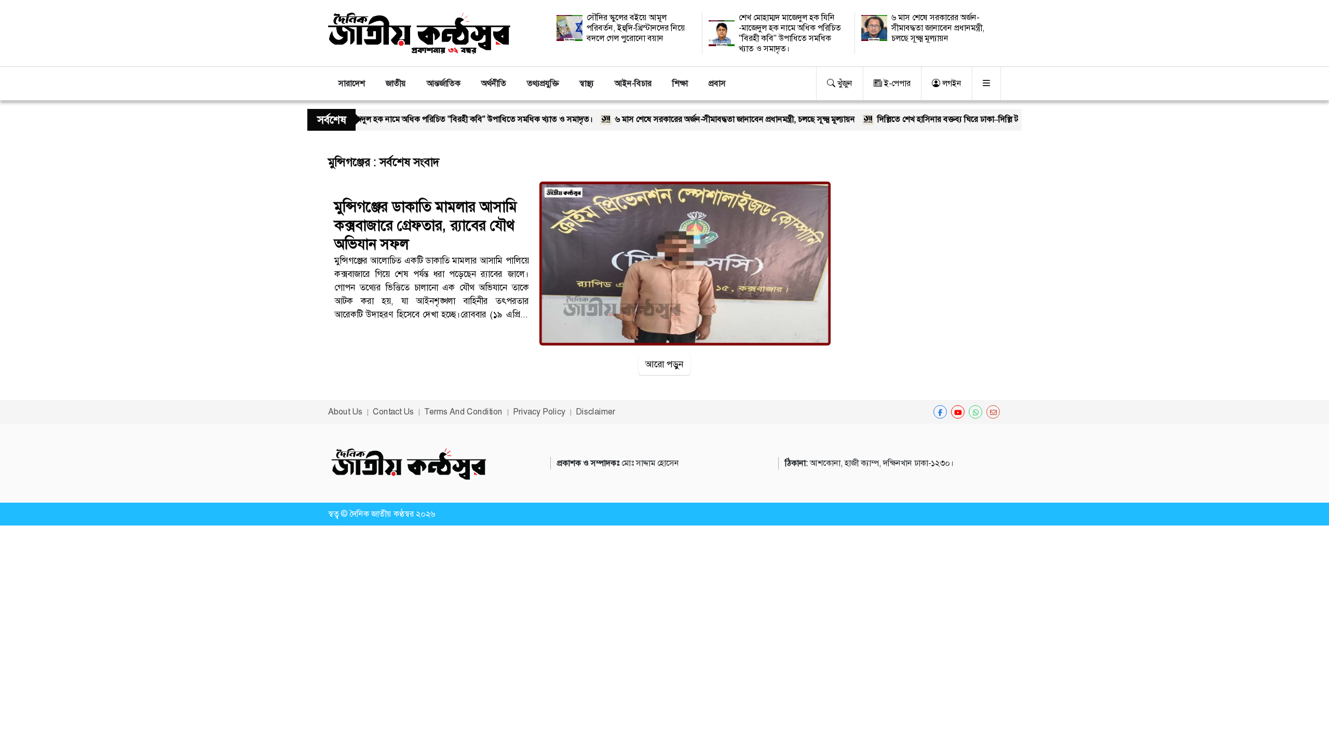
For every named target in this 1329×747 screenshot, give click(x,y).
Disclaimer (595, 411)
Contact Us (393, 411)
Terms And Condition (463, 411)
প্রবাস (717, 83)
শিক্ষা (680, 83)
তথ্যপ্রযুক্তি (543, 83)
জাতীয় (396, 83)
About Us (345, 411)
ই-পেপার (896, 83)
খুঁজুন (843, 83)
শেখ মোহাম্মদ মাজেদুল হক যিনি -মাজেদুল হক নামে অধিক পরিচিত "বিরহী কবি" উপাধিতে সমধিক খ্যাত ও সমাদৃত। (790, 33)
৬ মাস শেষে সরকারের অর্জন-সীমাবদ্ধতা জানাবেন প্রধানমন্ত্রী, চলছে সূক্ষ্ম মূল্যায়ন (937, 28)
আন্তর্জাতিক (443, 83)
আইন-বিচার (633, 83)
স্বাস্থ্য (586, 83)
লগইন (950, 83)
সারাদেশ (351, 83)
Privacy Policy (539, 411)
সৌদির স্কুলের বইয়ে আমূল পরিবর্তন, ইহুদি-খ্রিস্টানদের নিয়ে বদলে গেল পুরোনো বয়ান (636, 28)
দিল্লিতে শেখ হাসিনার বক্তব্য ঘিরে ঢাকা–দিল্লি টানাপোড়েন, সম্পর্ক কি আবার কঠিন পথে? (981, 119)
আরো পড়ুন (664, 364)
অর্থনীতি (493, 83)
